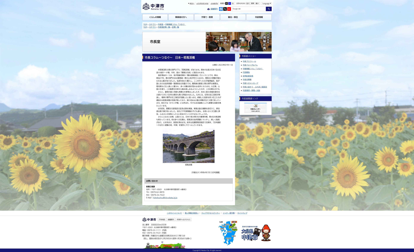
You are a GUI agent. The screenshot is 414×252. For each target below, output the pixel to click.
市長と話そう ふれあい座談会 (255, 87)
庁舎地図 (162, 219)
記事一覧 (175, 27)
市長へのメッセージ (250, 83)
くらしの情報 (155, 17)
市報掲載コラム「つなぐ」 (175, 24)
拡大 (247, 3)
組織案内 (171, 219)
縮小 (257, 3)
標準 (252, 3)
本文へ (192, 3)
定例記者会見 (248, 76)
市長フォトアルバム (250, 65)
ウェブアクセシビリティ (210, 213)
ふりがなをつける (202, 3)
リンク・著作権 (229, 213)
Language (266, 3)
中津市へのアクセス (183, 219)
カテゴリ (152, 24)
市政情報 (259, 17)
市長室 (160, 24)
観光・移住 (233, 17)
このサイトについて (174, 213)
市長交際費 (247, 79)
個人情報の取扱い (192, 213)
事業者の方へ (181, 17)
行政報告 (246, 72)
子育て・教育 (207, 17)
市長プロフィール (249, 61)
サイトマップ (242, 213)
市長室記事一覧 (164, 27)
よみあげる (214, 3)
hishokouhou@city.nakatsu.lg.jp (165, 197)
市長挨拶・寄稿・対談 (251, 90)
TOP (145, 24)
